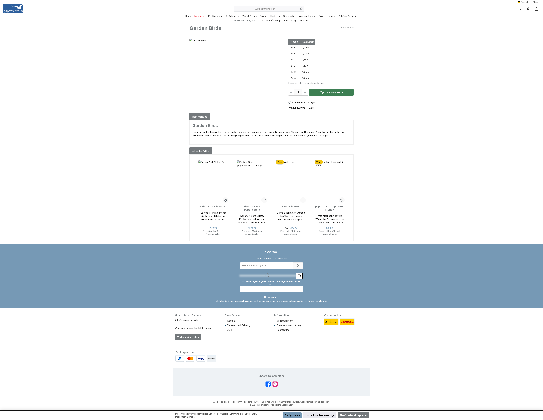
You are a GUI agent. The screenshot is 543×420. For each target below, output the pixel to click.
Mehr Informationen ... (185, 417)
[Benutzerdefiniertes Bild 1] (331, 321)
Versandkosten (263, 402)
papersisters (347, 27)
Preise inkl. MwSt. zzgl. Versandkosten (306, 83)
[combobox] (266, 9)
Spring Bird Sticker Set (213, 206)
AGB (286, 301)
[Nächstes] (347, 198)
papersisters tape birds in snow (329, 208)
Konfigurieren (292, 415)
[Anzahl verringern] (291, 92)
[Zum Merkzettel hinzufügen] (225, 200)
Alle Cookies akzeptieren (353, 415)
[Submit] (298, 265)
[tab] (199, 116)
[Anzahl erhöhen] (305, 92)
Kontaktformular (203, 328)
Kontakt (231, 320)
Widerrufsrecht (285, 320)
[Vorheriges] (195, 198)
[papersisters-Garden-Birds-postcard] (236, 69)
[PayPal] (179, 358)
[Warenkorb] (536, 9)
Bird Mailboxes (291, 206)
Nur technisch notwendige (319, 415)
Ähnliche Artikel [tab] (200, 151)
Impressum (283, 329)
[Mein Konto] (528, 9)
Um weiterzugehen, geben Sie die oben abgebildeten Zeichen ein (271, 282)
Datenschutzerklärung (289, 325)
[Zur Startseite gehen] (13, 8)
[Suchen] (301, 9)
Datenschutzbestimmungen (240, 301)
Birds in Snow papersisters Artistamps (252, 208)
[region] (236, 69)
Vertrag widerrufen (188, 337)
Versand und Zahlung (238, 325)
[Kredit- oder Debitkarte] (195, 358)
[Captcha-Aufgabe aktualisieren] (299, 276)
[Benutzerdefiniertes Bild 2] (347, 321)
